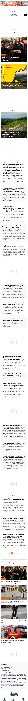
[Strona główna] (4, 699)
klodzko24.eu (4, 681)
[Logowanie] (23, 699)
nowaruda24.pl (22, 679)
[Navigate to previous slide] (2, 3)
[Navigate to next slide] (26, 3)
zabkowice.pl (11, 681)
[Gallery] (14, 3)
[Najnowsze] (13, 699)
